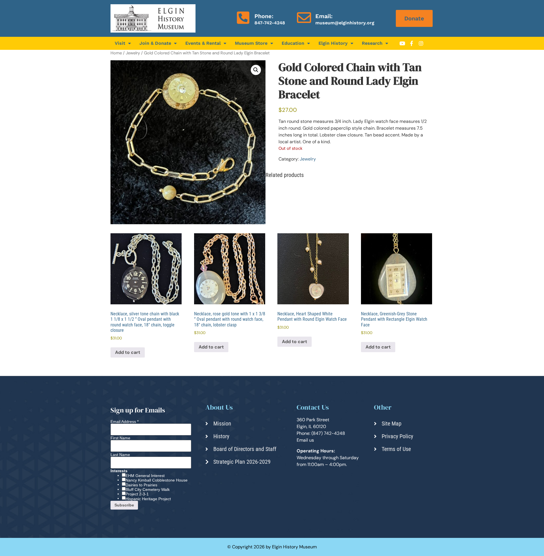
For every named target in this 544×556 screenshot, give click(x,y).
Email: (324, 16)
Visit (120, 43)
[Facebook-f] (411, 43)
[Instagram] (421, 43)
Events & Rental (203, 43)
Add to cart (127, 352)
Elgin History (333, 43)
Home (116, 53)
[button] (256, 70)
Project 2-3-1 (137, 494)
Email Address (124, 422)
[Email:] (304, 17)
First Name (120, 438)
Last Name (120, 455)
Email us (305, 440)
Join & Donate (155, 43)
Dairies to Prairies (141, 485)
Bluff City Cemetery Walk (148, 489)
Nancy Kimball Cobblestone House (157, 480)
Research (372, 43)
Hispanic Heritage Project (148, 499)
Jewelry (133, 53)
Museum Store (251, 43)
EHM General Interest (145, 476)
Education (293, 43)
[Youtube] (402, 43)
